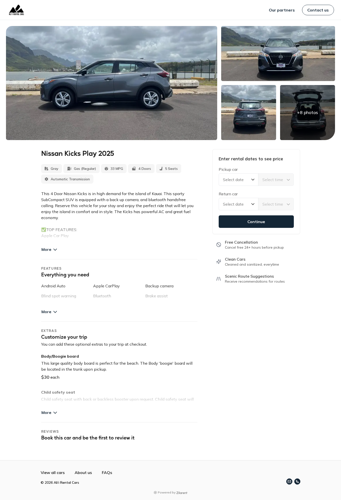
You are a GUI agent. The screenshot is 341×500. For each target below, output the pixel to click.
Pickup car (228, 169)
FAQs (107, 472)
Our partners (282, 10)
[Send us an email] (289, 481)
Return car (228, 193)
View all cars (53, 472)
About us (83, 472)
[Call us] (297, 481)
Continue (256, 221)
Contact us (318, 10)
